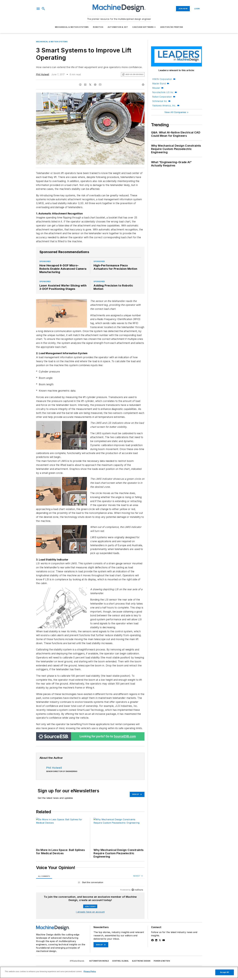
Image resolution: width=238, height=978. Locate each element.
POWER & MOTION (162, 961)
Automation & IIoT (118, 27)
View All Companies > (176, 112)
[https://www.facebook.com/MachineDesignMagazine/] (152, 940)
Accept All (224, 972)
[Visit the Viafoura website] (137, 890)
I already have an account (90, 911)
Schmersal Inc (159, 101)
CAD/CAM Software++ (144, 27)
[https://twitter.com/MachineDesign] (160, 940)
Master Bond (159, 83)
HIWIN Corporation (162, 79)
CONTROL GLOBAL (120, 961)
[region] (90, 883)
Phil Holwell (42, 74)
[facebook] (80, 84)
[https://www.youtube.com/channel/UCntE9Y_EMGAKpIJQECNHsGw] (163, 940)
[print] (143, 84)
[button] (38, 9)
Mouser (156, 88)
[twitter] (90, 84)
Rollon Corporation (162, 96)
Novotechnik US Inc (163, 92)
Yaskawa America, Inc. (164, 105)
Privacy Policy (90, 971)
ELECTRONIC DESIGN (141, 961)
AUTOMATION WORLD (99, 961)
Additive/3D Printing (171, 27)
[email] (100, 84)
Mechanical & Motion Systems (72, 27)
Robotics (98, 27)
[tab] (44, 876)
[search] (43, 9)
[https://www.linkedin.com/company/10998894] (156, 940)
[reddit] (95, 84)
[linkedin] (85, 84)
